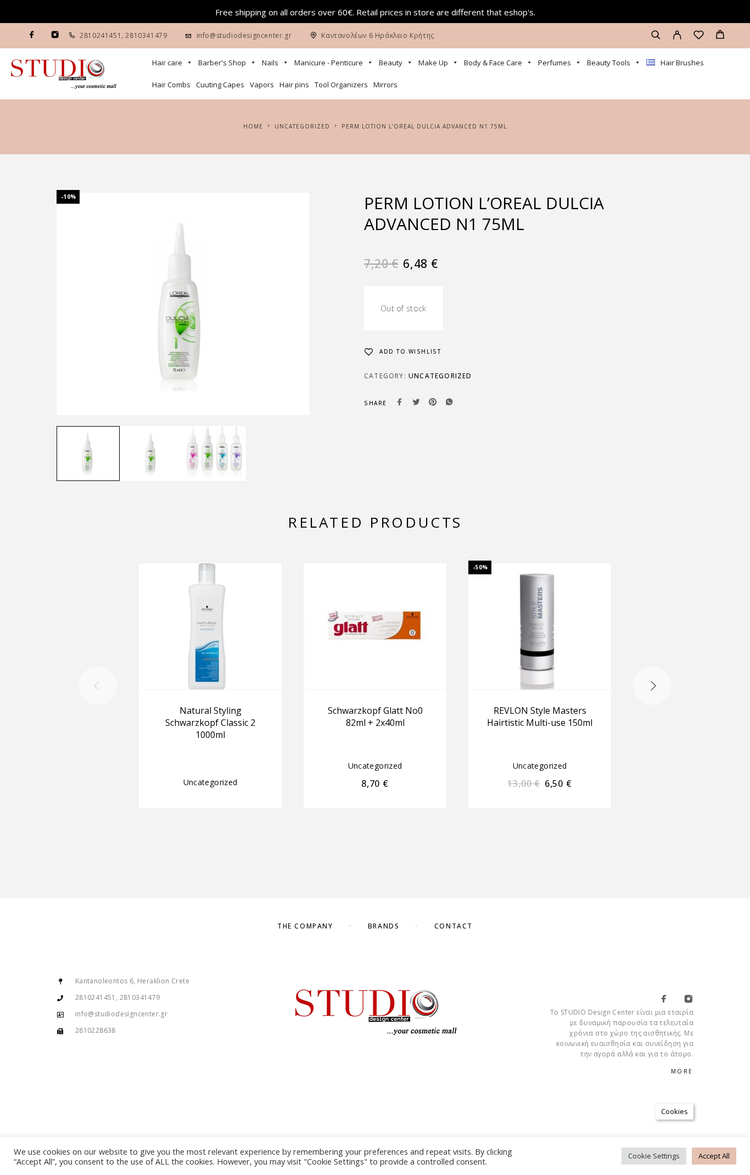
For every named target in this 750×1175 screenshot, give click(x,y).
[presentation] (98, 686)
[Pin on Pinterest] (432, 403)
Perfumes (554, 63)
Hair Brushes (682, 63)
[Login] (677, 35)
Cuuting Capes (220, 84)
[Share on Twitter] (416, 403)
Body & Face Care (493, 63)
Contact (453, 926)
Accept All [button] (714, 1156)
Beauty (390, 63)
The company (305, 926)
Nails (270, 63)
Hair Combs (171, 84)
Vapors (262, 84)
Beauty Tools (608, 63)
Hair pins (294, 84)
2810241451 (100, 35)
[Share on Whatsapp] (449, 403)
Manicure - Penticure (328, 63)
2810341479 (145, 35)
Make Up (433, 63)
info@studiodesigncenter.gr (244, 35)
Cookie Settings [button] (654, 1156)
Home (253, 126)
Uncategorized (302, 126)
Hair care (167, 63)
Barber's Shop (222, 63)
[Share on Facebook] (399, 403)
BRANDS (383, 926)
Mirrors (385, 84)
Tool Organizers (341, 84)
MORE (682, 1071)
